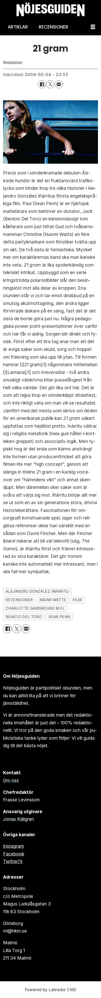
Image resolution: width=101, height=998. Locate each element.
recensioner (19, 600)
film (77, 600)
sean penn (59, 617)
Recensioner (53, 27)
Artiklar (18, 27)
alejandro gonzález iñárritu (37, 591)
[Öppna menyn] (93, 27)
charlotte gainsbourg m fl (35, 608)
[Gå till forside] (50, 9)
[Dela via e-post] (59, 84)
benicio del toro (24, 617)
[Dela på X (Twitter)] (50, 84)
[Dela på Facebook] (42, 84)
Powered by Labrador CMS (50, 989)
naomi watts (52, 600)
